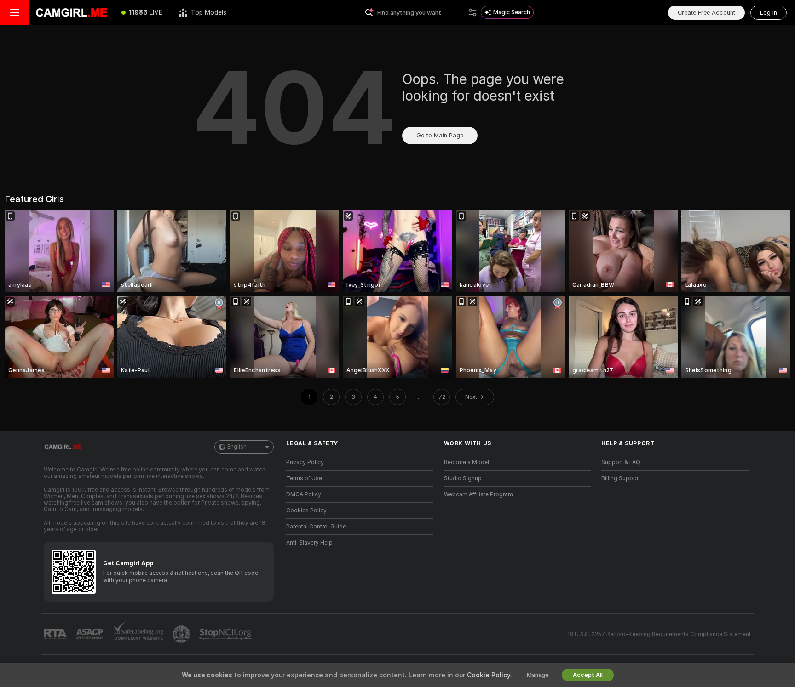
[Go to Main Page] (71, 12)
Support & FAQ (620, 462)
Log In (768, 12)
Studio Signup (463, 478)
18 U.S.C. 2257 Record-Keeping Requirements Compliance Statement (659, 634)
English (237, 446)
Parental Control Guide (316, 526)
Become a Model (466, 462)
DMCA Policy (303, 494)
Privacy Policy (305, 462)
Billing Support (620, 478)
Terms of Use (304, 478)
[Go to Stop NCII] (226, 634)
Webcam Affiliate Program (478, 494)
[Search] (472, 12)
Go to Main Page (439, 135)
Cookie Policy (488, 675)
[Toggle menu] (14, 12)
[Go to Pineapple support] (182, 634)
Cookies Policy (306, 510)
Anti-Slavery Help (309, 542)
